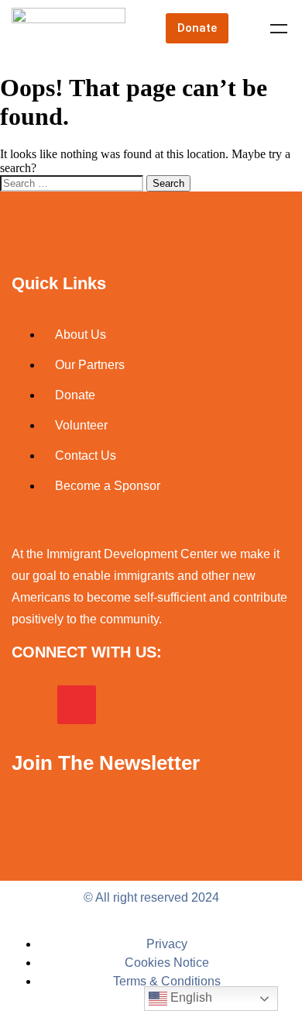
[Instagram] (76, 704)
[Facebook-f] (31, 704)
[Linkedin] (122, 704)
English (189, 997)
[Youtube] (168, 704)
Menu (278, 28)
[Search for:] (73, 182)
